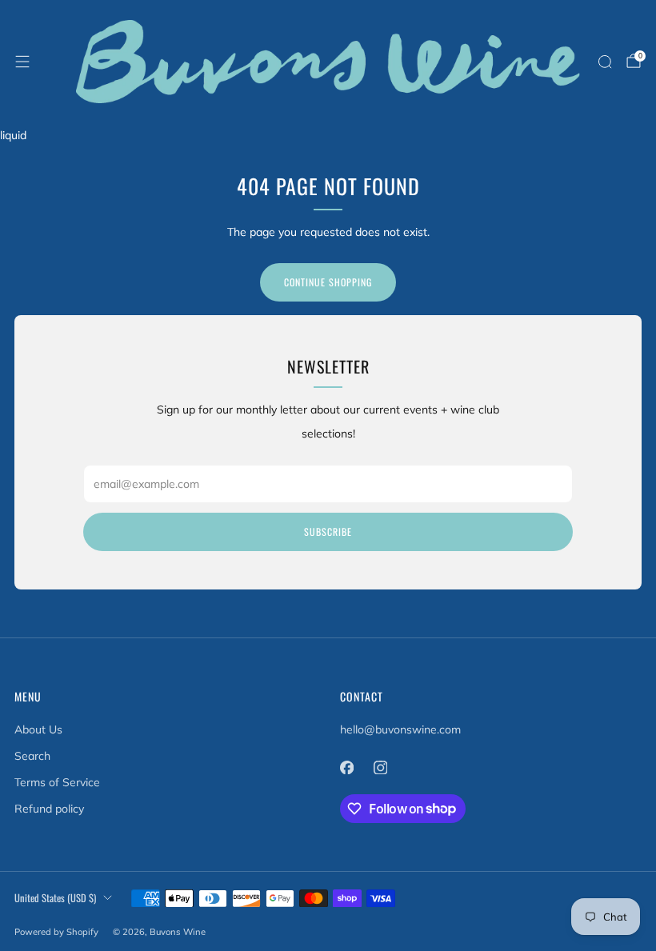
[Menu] (22, 62)
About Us (38, 729)
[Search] (605, 62)
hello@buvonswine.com (400, 729)
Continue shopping (328, 282)
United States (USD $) (55, 897)
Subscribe (328, 531)
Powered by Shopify (56, 931)
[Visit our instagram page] (380, 768)
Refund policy (49, 808)
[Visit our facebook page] (346, 768)
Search (32, 756)
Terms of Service (57, 782)
